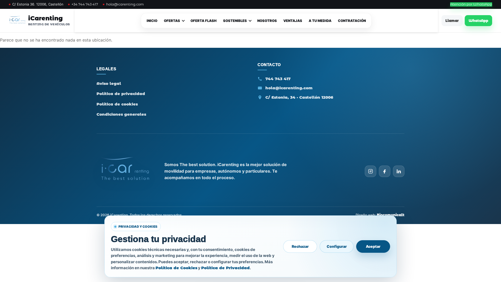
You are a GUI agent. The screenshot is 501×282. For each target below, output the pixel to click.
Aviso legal (109, 83)
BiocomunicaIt (390, 215)
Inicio (152, 21)
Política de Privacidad (225, 267)
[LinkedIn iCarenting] (398, 171)
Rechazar (300, 246)
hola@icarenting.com (125, 4)
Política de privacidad (121, 93)
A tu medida (320, 21)
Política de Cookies (176, 267)
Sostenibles (235, 21)
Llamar (452, 21)
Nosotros (267, 21)
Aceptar (373, 246)
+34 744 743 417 (84, 4)
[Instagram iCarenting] (370, 171)
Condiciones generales (121, 114)
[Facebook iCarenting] (384, 171)
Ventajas (292, 21)
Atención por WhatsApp (471, 4)
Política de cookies (117, 104)
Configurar (337, 246)
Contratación (352, 21)
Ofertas (172, 21)
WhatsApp (478, 21)
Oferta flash (203, 21)
